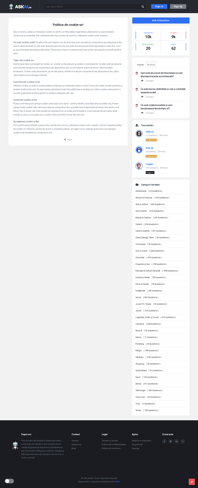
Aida (148, 148)
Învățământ (149, 291)
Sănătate (149, 357)
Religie (147, 350)
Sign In (159, 6)
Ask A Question (160, 20)
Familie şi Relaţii (151, 277)
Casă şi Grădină (151, 231)
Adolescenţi (149, 191)
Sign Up (178, 6)
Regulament (137, 444)
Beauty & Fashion (152, 217)
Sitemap (135, 448)
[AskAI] (24, 6)
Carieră (147, 224)
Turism (147, 410)
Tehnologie (149, 390)
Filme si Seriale (150, 284)
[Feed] (182, 441)
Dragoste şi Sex (151, 264)
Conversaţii (148, 244)
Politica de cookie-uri (111, 448)
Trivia (145, 404)
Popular (140, 65)
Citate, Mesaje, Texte (153, 237)
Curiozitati (149, 257)
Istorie (147, 297)
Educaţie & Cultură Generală (157, 271)
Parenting (148, 344)
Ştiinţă (147, 384)
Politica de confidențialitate (114, 444)
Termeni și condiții (110, 440)
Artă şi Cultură (150, 204)
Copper (149, 164)
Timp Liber (148, 397)
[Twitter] (170, 441)
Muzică (147, 330)
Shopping (148, 364)
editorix (150, 131)
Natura (146, 337)
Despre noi (76, 444)
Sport (147, 377)
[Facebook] (164, 441)
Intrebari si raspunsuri (141, 440)
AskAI (117, 481)
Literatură (148, 324)
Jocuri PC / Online (151, 304)
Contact (75, 440)
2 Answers (149, 80)
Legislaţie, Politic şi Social (156, 317)
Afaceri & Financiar (153, 197)
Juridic (147, 310)
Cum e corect (150, 251)
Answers (151, 65)
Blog (74, 448)
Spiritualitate (149, 370)
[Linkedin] (176, 441)
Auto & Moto (150, 211)
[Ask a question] (192, 482)
